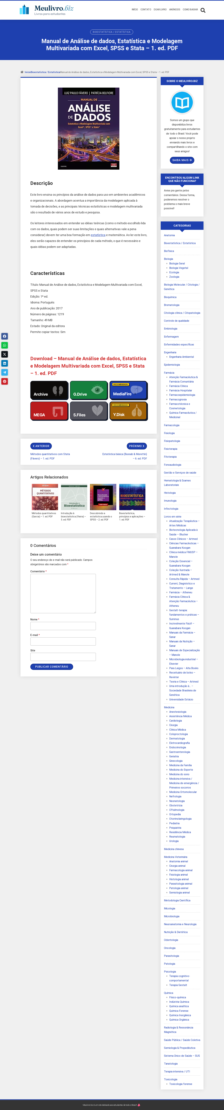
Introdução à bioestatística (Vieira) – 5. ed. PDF (73, 516)
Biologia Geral (177, 263)
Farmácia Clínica (178, 386)
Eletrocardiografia (179, 743)
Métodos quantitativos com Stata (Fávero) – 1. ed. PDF (50, 456)
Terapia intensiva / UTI (177, 1071)
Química (168, 993)
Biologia (168, 258)
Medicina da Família (180, 765)
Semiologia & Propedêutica (179, 1047)
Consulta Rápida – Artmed (184, 579)
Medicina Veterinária (175, 857)
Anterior (42, 446)
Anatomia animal (178, 861)
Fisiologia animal (178, 874)
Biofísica (169, 251)
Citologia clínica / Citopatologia (182, 312)
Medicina (169, 707)
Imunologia (170, 500)
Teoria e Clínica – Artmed (183, 681)
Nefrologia (175, 796)
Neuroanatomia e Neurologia (180, 924)
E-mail (35, 635)
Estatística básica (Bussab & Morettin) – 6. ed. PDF (124, 456)
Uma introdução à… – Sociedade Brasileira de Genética (182, 690)
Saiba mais (180, 160)
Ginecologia (176, 760)
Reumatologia (177, 836)
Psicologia (170, 971)
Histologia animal (179, 879)
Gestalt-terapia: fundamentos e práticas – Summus (184, 615)
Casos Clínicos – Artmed (183, 538)
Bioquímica (170, 297)
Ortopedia (175, 814)
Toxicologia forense (180, 1084)
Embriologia (170, 328)
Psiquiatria (175, 827)
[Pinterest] (4, 381)
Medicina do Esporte (181, 769)
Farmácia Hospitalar (180, 390)
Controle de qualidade (176, 320)
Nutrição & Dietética (176, 932)
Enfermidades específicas (179, 344)
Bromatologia (171, 305)
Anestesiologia (177, 711)
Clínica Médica (177, 729)
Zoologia (174, 276)
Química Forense (178, 1010)
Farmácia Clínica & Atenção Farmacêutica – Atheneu (183, 601)
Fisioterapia (170, 448)
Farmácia (169, 372)
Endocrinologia (177, 747)
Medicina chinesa (174, 849)
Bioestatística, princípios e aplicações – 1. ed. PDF (132, 516)
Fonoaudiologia (172, 464)
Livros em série (172, 516)
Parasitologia (171, 955)
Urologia (174, 841)
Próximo (135, 446)
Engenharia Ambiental (181, 356)
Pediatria (174, 823)
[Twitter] (4, 354)
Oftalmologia (176, 809)
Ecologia (174, 272)
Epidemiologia (172, 364)
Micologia (169, 908)
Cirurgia (173, 725)
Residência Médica (180, 832)
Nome (34, 619)
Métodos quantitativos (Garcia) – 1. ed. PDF (44, 515)
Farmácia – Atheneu (180, 592)
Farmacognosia (178, 399)
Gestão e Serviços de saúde (180, 472)
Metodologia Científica (177, 900)
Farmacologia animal (181, 870)
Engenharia (170, 352)
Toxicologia (170, 1079)
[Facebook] (4, 336)
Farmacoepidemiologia (182, 394)
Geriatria (174, 756)
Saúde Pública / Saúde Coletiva (182, 1040)
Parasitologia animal (180, 883)
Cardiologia (175, 720)
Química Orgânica (179, 1019)
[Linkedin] (4, 363)
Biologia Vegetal (178, 268)
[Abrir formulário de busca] (203, 10)
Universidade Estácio (181, 699)
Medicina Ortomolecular (183, 792)
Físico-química (177, 997)
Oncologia (169, 948)
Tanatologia (171, 1063)
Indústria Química (179, 1001)
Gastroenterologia (179, 752)
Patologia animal (178, 888)
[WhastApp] (4, 345)
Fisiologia (169, 433)
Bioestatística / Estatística (112, 32)
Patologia (169, 963)
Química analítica (179, 1006)
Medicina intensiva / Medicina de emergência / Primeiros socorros (184, 783)
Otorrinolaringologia (180, 818)
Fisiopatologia (172, 441)
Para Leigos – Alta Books (183, 668)
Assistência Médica (180, 716)
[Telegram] (4, 372)
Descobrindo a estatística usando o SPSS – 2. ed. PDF (101, 516)
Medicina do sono (179, 774)
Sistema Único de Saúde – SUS (182, 1055)
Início (28, 72)
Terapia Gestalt (178, 985)
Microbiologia (171, 916)
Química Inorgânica (180, 1015)
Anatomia (169, 235)
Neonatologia (177, 801)
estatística (98, 235)
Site (32, 650)
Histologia (170, 492)
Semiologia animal (179, 892)
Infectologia (171, 508)
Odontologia (171, 940)
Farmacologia (171, 425)
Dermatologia (177, 738)
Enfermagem (171, 336)
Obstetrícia (175, 805)
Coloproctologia (178, 734)
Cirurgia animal (177, 865)
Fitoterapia (170, 456)
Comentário (38, 571)
